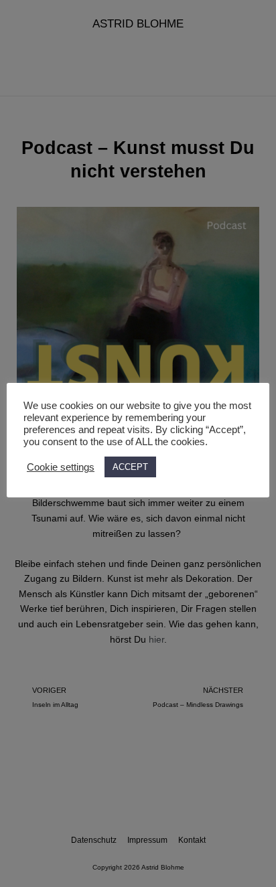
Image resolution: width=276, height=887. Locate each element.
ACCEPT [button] (130, 467)
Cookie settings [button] (60, 467)
